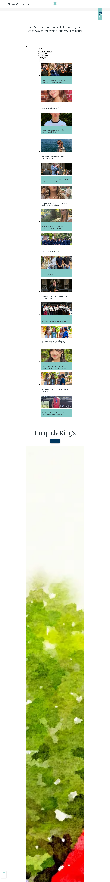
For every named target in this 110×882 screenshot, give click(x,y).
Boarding (42, 59)
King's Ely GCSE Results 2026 (50, 275)
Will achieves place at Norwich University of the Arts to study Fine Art (55, 181)
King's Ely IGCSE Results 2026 (51, 252)
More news (55, 419)
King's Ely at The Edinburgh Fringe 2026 (54, 321)
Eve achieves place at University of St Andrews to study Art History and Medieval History (54, 343)
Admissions (55, 441)
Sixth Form (43, 57)
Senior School (44, 55)
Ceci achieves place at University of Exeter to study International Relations (55, 204)
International (43, 61)
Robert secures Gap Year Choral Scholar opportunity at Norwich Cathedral (54, 81)
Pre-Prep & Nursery (46, 51)
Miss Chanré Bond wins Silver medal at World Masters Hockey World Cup (53, 414)
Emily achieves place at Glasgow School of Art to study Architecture (54, 108)
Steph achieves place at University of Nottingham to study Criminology (52, 227)
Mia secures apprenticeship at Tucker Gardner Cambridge (53, 157)
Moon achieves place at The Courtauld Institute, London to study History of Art (54, 367)
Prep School (43, 53)
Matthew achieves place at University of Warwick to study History (53, 131)
